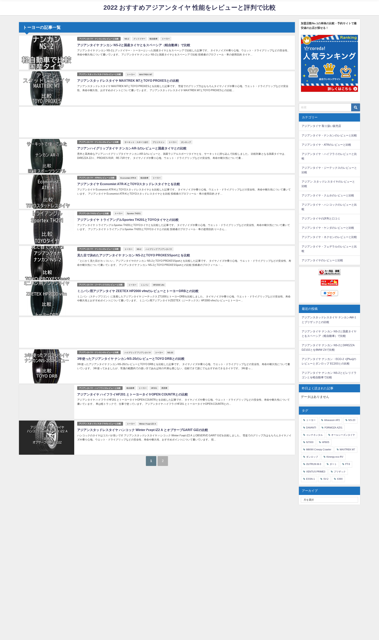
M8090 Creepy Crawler (318, 449)
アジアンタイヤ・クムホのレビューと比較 (328, 195)
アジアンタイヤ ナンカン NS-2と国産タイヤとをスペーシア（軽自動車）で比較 (133, 45)
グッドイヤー (139, 39)
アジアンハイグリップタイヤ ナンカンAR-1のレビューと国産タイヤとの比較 (132, 148)
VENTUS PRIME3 (315, 471)
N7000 (309, 442)
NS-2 (127, 39)
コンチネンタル (314, 435)
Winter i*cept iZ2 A (147, 424)
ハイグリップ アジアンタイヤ (159, 249)
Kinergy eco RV (334, 457)
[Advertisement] (137, 122)
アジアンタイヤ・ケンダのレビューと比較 (328, 227)
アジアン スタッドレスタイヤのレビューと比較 (100, 74)
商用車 (164, 388)
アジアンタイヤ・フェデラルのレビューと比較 (329, 248)
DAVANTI (311, 427)
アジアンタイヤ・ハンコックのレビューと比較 (329, 207)
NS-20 (170, 352)
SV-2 (325, 479)
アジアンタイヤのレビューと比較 (94, 213)
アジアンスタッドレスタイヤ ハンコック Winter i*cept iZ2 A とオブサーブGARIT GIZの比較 (142, 429)
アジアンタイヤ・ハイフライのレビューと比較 (100, 388)
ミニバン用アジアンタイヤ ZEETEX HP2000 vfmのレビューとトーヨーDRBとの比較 (138, 290)
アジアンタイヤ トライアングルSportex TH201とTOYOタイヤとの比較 (128, 219)
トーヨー (166, 39)
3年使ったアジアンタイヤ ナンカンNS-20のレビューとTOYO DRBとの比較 (131, 358)
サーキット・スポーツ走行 (136, 142)
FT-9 (347, 464)
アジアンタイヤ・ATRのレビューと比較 (96, 178)
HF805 (325, 442)
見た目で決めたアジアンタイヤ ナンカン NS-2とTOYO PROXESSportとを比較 (133, 255)
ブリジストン (158, 142)
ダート (333, 464)
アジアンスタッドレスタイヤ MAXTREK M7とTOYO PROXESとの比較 (128, 80)
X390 (340, 479)
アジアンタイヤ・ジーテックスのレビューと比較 (101, 285)
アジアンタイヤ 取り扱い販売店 (321, 126)
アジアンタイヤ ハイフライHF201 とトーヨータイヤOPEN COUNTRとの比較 (132, 394)
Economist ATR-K (128, 178)
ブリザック (340, 471)
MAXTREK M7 (145, 74)
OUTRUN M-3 (313, 464)
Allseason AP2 (332, 420)
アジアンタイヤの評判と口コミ (321, 218)
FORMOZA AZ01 (333, 427)
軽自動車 (154, 39)
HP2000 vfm (158, 285)
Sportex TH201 (134, 213)
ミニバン (145, 285)
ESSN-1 (310, 479)
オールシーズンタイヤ (343, 435)
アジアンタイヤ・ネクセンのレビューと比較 (329, 237)
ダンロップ (186, 142)
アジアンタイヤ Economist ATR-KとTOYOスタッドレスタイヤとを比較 (128, 184)
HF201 (154, 388)
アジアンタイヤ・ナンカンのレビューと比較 (99, 39)
